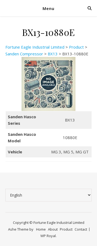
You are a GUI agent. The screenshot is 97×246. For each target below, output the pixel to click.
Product (66, 229)
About (53, 229)
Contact (81, 229)
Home (41, 229)
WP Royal (48, 235)
